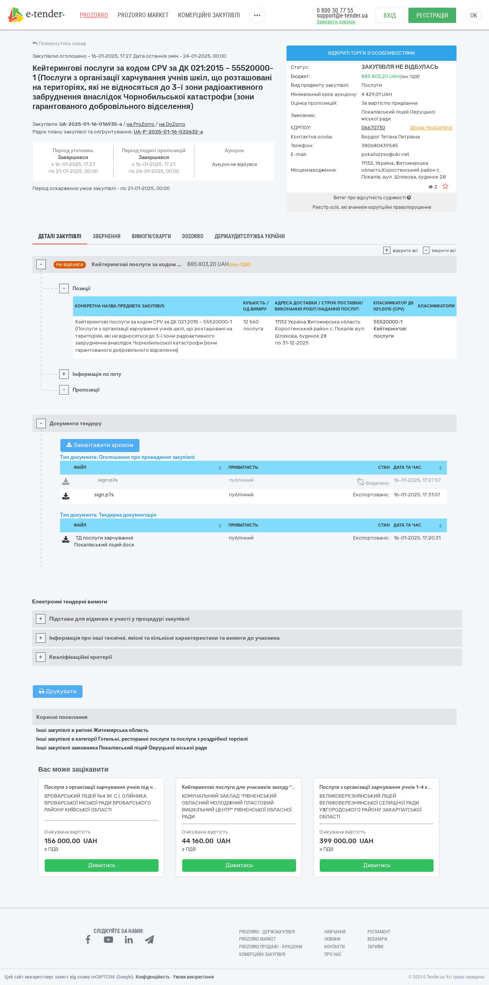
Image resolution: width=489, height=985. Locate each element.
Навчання (335, 932)
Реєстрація (432, 15)
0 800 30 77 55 (335, 10)
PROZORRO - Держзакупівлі (267, 932)
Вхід (390, 15)
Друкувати (60, 691)
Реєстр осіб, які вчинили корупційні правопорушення (372, 207)
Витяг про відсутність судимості (370, 197)
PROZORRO (94, 15)
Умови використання (193, 977)
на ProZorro (140, 124)
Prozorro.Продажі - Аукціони (270, 946)
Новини (332, 939)
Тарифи (375, 946)
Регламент (379, 932)
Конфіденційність (153, 977)
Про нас (333, 954)
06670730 (373, 127)
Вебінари (377, 939)
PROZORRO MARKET (143, 15)
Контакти (334, 946)
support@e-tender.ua (342, 15)
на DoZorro (172, 124)
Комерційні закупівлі (209, 15)
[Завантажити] (66, 483)
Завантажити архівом (102, 445)
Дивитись (101, 865)
